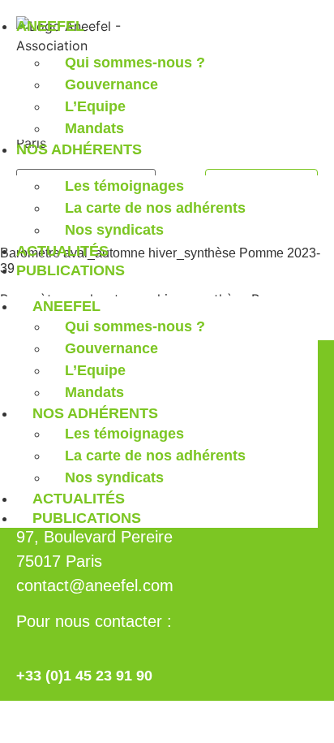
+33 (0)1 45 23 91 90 (84, 675)
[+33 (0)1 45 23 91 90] (27, 648)
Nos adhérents (79, 149)
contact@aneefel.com (94, 585)
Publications (70, 270)
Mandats (94, 128)
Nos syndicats (114, 230)
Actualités (62, 251)
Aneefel (50, 26)
